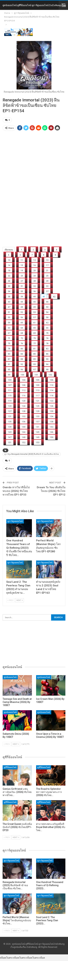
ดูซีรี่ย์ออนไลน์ (10, 767)
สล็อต (42, 957)
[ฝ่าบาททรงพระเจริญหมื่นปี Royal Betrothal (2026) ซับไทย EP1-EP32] (50, 810)
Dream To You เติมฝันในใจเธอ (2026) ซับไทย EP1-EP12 (51, 491)
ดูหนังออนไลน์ (10, 677)
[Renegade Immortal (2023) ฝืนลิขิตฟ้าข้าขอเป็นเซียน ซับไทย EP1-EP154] (17, 869)
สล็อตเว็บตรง (6, 957)
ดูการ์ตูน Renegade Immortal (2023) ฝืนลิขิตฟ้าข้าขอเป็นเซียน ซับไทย (31, 454)
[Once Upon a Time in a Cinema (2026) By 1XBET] (50, 720)
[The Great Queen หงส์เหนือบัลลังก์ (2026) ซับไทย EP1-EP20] (17, 810)
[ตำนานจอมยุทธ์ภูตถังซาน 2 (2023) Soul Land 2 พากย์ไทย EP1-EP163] (49, 569)
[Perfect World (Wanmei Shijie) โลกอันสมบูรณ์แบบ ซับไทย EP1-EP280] (49, 528)
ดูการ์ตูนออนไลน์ (15, 521)
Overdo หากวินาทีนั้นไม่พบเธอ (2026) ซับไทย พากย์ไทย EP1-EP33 (16, 491)
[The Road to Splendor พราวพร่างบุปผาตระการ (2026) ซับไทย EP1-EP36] (50, 775)
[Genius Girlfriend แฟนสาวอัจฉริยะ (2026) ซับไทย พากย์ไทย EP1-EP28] (17, 775)
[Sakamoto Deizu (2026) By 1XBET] (17, 720)
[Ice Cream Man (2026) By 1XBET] (50, 685)
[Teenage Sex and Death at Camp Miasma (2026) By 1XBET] (17, 685)
